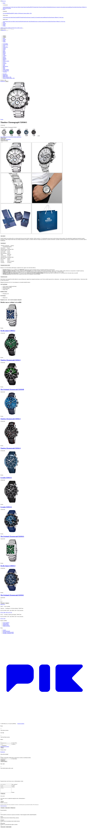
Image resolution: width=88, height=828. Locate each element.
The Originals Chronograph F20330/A (12, 536)
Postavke (2, 807)
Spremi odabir (8, 826)
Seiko (76, 7)
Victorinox (9, 8)
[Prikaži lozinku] (15, 744)
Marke (4, 36)
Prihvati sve (13, 807)
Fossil (37, 7)
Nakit (4, 22)
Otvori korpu (3, 139)
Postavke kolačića (20, 723)
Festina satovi (11, 136)
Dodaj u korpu (3, 138)
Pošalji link (3, 760)
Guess (42, 7)
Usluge (4, 25)
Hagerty (45, 7)
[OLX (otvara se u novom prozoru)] (44, 721)
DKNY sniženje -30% (16, 13)
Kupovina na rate (4, 276)
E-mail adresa (14, 742)
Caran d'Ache (5, 44)
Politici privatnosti (3, 805)
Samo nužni (7, 807)
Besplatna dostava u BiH (5, 265)
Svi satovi (5, 13)
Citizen (24, 7)
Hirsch (51, 7)
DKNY (31, 7)
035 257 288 (2, 612)
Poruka (13, 792)
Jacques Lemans (56, 7)
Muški (8, 13)
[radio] (4, 135)
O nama (4, 630)
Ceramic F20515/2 (6, 507)
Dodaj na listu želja (4, 140)
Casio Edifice (17, 7)
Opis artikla (3, 236)
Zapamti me (4, 745)
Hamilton (48, 7)
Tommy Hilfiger (82, 7)
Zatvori (2, 801)
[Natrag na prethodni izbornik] (6, 30)
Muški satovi (5, 75)
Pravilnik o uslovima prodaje (8, 632)
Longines (63, 7)
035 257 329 (2, 618)
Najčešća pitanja (6, 624)
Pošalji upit (3, 793)
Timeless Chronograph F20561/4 (10, 448)
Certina (21, 7)
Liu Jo (60, 7)
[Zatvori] (0, 728)
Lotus (68, 7)
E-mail (13, 785)
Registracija (2, 751)
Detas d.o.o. (2, 604)
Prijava (2, 747)
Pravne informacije (6, 631)
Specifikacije (3, 243)
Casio (14, 7)
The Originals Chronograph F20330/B (12, 389)
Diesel (29, 7)
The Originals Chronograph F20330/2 (12, 595)
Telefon (13, 786)
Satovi (4, 37)
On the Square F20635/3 (7, 566)
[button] (3, 27)
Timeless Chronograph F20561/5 (10, 360)
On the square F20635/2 (7, 330)
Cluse (27, 7)
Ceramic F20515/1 (6, 477)
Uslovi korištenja (6, 622)
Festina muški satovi (17, 136)
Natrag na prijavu (4, 761)
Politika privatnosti (6, 625)
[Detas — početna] (3, 30)
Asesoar (4, 23)
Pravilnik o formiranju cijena (8, 633)
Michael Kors (72, 7)
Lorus (66, 7)
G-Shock (39, 7)
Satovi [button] (4, 9)
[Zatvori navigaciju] (7, 30)
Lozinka (13, 744)
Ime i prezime (15, 784)
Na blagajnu (8, 139)
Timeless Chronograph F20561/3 (10, 419)
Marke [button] (4, 3)
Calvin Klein (5, 7)
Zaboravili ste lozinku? (4, 746)
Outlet (4, 24)
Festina (34, 7)
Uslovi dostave (6, 623)
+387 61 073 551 (9, 612)
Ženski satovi (5, 74)
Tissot (78, 7)
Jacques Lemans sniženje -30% (26, 13)
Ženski (10, 13)
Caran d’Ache (10, 7)
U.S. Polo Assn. (61, 17)
